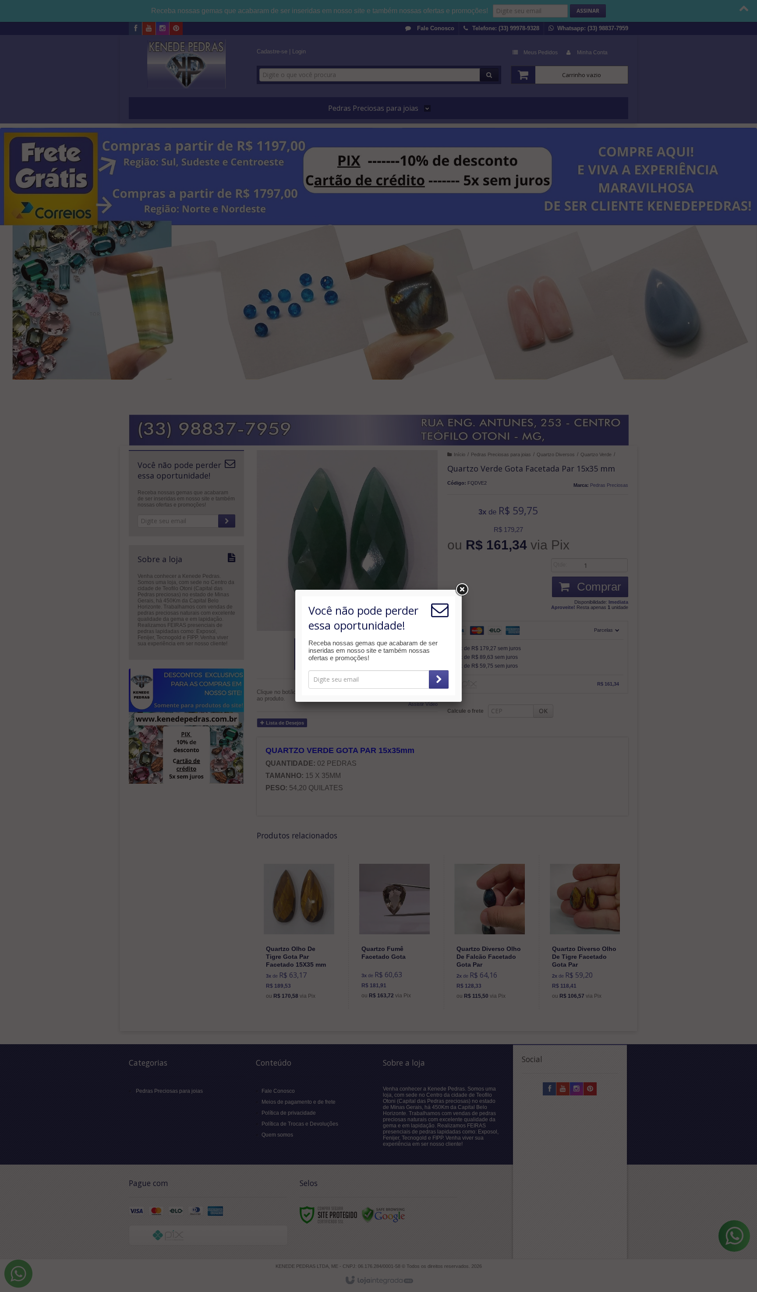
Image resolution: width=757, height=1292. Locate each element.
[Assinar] (439, 679)
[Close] (462, 590)
